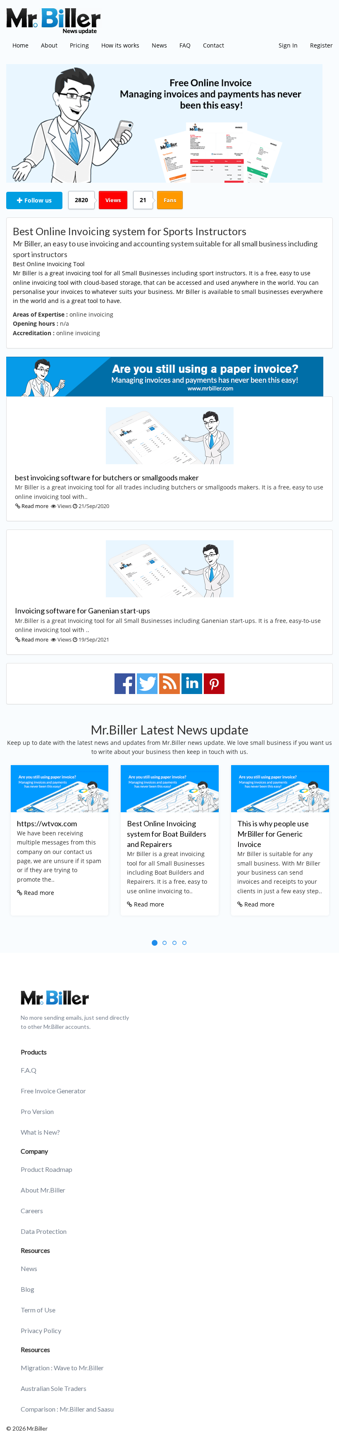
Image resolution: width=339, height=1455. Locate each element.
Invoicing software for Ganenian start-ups (82, 610)
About (49, 45)
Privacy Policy (41, 1330)
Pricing (79, 45)
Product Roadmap (46, 1169)
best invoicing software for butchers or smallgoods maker (107, 477)
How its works (120, 45)
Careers (32, 1210)
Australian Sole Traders (53, 1388)
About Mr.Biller (43, 1190)
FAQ (185, 45)
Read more (34, 506)
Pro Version (37, 1111)
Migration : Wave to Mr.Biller (62, 1368)
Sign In (288, 45)
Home (20, 45)
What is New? (40, 1132)
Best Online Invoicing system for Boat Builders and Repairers (166, 834)
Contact (213, 45)
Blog (27, 1289)
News (159, 45)
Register (321, 45)
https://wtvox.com (47, 823)
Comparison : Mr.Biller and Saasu (67, 1409)
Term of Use (38, 1310)
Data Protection (44, 1231)
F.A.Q (28, 1070)
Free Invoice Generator (53, 1091)
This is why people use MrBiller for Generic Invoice (273, 834)
